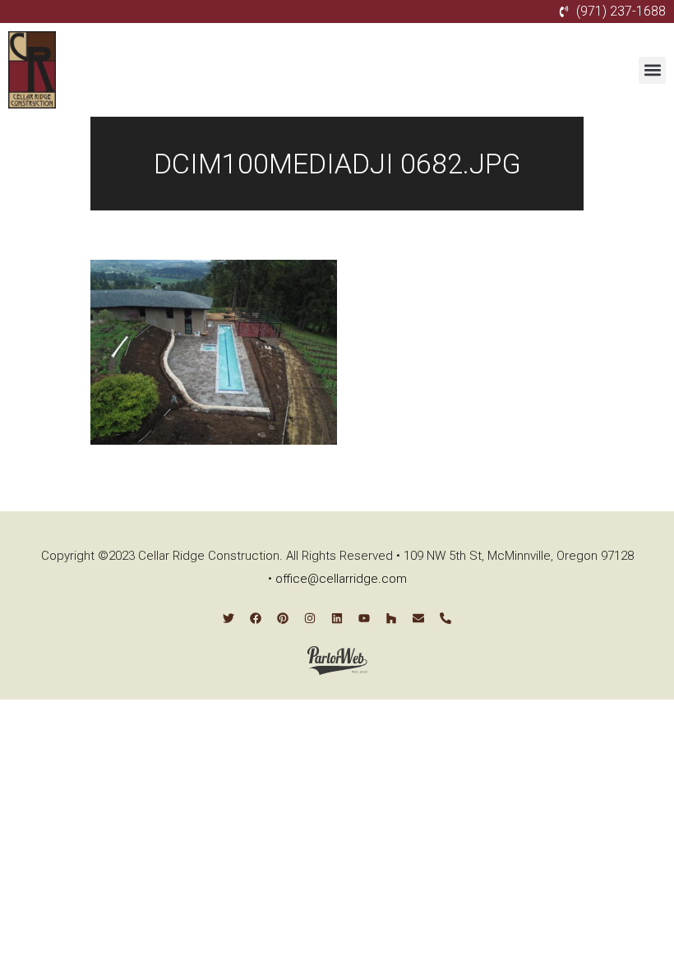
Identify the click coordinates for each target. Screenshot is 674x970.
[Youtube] (364, 618)
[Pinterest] (282, 618)
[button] (652, 70)
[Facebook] (255, 618)
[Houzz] (391, 618)
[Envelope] (418, 618)
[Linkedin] (337, 618)
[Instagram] (309, 618)
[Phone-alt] (445, 618)
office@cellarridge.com (341, 578)
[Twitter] (228, 618)
